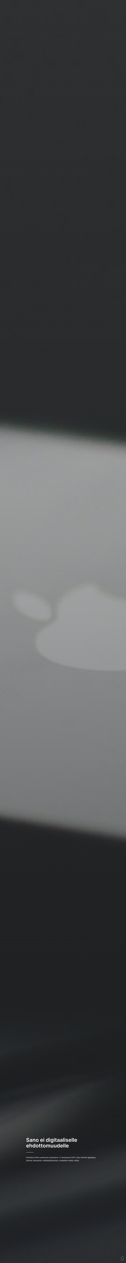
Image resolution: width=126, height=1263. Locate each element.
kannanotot (37, 1160)
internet (29, 1160)
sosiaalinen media (66, 1160)
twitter (76, 1160)
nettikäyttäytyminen (50, 1160)
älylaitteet (91, 1158)
